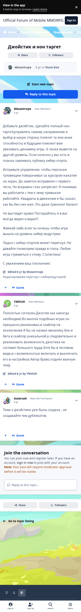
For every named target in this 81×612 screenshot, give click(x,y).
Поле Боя (52, 67)
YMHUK (19, 302)
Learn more (8, 7)
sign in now (25, 463)
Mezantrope (23, 67)
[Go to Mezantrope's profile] (10, 67)
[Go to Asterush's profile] (7, 400)
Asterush (20, 398)
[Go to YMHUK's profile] (7, 303)
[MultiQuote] (6, 287)
